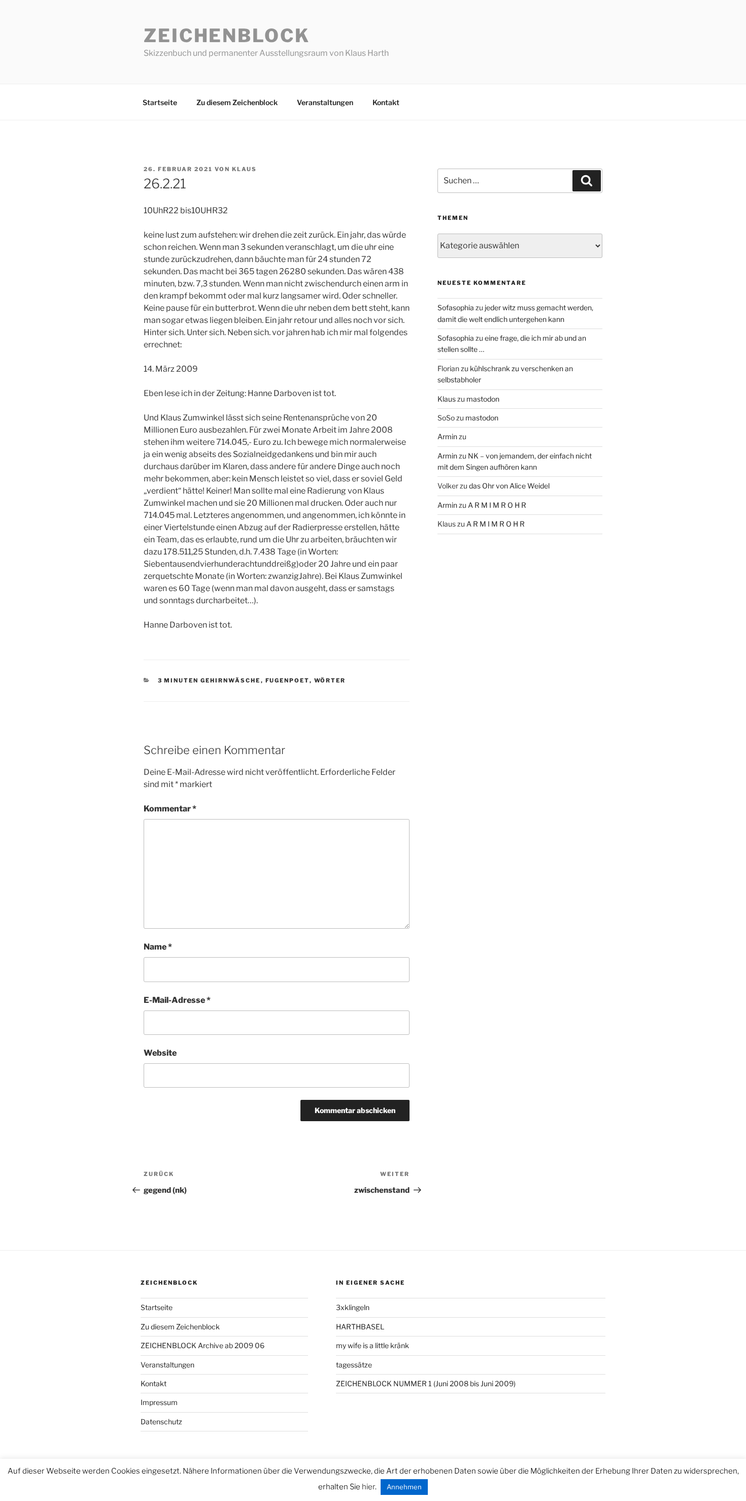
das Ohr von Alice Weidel (509, 485)
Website (160, 1053)
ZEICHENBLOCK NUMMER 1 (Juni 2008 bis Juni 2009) (426, 1383)
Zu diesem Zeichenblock (237, 102)
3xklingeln (352, 1307)
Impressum (159, 1402)
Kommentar (170, 808)
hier (368, 1486)
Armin (447, 436)
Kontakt (385, 102)
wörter (330, 680)
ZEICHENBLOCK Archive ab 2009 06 (202, 1345)
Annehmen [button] (404, 1487)
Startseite (160, 102)
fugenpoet (287, 680)
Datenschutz (161, 1421)
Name (158, 947)
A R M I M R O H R (497, 505)
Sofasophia (455, 307)
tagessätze (354, 1364)
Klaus (244, 169)
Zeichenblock (227, 35)
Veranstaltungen (325, 102)
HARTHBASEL (360, 1326)
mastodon (482, 399)
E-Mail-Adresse (177, 1000)
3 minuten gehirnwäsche (209, 680)
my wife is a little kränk (372, 1345)
